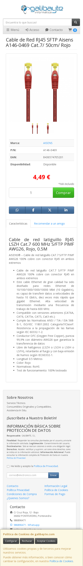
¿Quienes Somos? (18, 498)
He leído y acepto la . (34, 466)
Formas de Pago (54, 494)
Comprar (63, 192)
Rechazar (27, 541)
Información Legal (55, 486)
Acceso (34, 30)
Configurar (11, 541)
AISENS (48, 143)
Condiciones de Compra (22, 494)
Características (18, 223)
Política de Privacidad (16, 458)
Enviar (53, 475)
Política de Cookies (61, 561)
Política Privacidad (18, 490)
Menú (14, 30)
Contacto (56, 30)
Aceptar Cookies (46, 541)
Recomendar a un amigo (49, 223)
